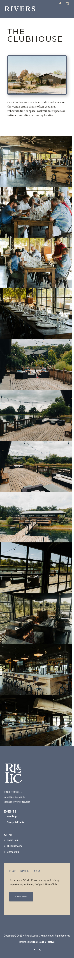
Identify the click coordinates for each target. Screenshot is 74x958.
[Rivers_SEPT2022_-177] (36, 541)
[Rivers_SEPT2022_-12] (36, 643)
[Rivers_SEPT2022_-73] (36, 236)
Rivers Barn (12, 840)
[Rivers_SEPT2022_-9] (36, 694)
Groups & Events (15, 822)
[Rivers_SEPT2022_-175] (36, 491)
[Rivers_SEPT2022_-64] (36, 287)
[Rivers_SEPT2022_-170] (36, 440)
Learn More (21, 896)
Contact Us (13, 852)
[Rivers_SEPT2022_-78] (36, 186)
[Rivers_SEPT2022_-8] (36, 745)
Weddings (12, 816)
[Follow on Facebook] (60, 4)
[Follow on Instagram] (67, 4)
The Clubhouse (14, 846)
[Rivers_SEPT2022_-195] (36, 389)
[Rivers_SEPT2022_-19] (36, 592)
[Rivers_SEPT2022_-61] (36, 338)
